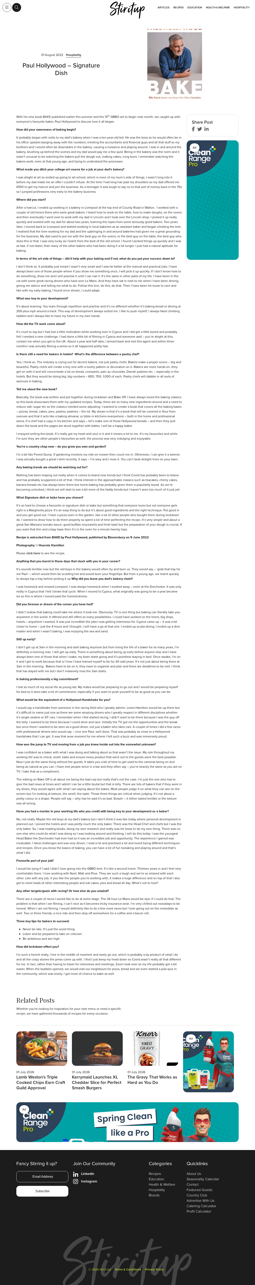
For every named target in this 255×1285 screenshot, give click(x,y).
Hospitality (242, 7)
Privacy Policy (154, 1269)
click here (33, 553)
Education (194, 7)
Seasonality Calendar (203, 1179)
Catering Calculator (201, 1206)
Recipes (178, 7)
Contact (193, 1184)
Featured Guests (199, 1189)
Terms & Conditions (128, 1269)
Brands (154, 1195)
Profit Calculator (199, 1211)
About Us (194, 1173)
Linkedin (87, 1173)
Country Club (197, 1195)
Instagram (89, 1181)
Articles (164, 7)
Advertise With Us (200, 1200)
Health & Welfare (218, 7)
